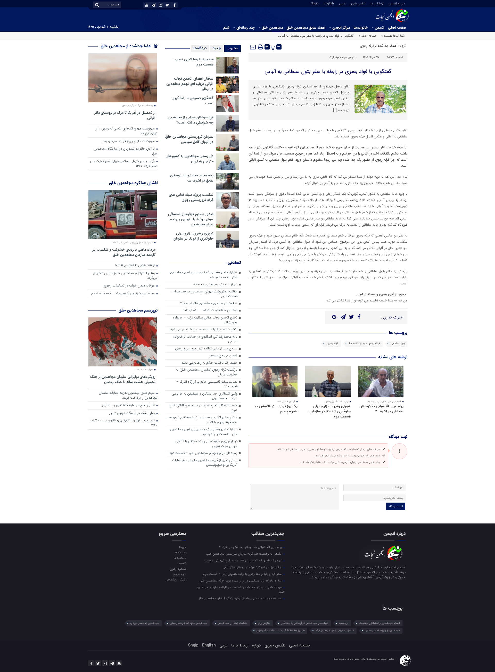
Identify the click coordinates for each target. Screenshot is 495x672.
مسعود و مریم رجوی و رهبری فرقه (335, 630)
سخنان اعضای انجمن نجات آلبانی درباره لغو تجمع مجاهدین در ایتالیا (189, 84)
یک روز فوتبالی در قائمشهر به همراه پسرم (276, 408)
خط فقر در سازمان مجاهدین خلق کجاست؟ (208, 303)
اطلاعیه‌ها (180, 552)
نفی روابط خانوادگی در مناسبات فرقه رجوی (281, 630)
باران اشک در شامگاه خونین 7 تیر (132, 413)
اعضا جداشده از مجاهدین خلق (127, 46)
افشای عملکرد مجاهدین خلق (133, 183)
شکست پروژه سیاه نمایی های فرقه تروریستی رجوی (191, 197)
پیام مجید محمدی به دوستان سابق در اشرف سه (191, 178)
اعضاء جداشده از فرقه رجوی (378, 45)
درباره (256, 645)
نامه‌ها (182, 563)
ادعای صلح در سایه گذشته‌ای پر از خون (129, 405)
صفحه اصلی (397, 27)
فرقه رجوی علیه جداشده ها (364, 343)
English (329, 3)
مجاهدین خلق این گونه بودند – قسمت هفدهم (123, 293)
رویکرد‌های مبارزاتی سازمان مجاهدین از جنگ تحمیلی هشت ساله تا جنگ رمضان (122, 379)
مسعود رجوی (178, 568)
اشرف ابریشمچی (176, 579)
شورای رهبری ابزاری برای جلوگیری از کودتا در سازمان (193, 236)
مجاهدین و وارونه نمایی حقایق (382, 630)
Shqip (315, 3)
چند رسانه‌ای (245, 27)
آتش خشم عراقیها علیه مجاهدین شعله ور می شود (203, 329)
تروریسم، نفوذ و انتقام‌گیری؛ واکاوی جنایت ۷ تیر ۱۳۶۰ (124, 423)
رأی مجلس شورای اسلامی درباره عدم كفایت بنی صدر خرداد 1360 (124, 164)
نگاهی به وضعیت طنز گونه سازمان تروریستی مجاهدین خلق (245, 553)
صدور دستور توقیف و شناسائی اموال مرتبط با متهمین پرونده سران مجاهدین (190, 219)
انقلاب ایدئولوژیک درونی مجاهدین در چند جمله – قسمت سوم (203, 294)
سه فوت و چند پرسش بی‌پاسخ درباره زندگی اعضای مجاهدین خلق (240, 598)
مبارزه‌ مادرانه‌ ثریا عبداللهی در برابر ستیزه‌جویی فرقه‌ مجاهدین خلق (241, 580)
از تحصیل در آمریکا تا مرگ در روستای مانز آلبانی (124, 115)
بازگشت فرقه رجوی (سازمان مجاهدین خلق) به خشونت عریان (206, 372)
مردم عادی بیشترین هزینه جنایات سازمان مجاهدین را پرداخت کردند (128, 395)
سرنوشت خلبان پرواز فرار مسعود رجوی (129, 141)
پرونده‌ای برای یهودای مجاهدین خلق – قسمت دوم (203, 453)
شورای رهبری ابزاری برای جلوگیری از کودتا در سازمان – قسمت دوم (329, 411)
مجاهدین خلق (272, 27)
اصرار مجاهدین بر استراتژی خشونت (379, 623)
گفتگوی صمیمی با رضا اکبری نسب (192, 100)
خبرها (182, 547)
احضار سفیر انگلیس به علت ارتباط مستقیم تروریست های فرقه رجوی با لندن (202, 420)
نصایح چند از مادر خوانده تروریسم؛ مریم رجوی (206, 348)
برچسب (343, 623)
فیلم (226, 27)
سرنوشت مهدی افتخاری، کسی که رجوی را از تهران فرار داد (127, 131)
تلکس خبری (357, 3)
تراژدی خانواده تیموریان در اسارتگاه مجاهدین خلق (126, 151)
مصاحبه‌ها (180, 557)
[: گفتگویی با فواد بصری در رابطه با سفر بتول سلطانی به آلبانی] (253, 47)
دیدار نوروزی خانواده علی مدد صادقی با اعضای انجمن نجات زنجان (206, 444)
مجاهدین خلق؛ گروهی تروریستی (188, 623)
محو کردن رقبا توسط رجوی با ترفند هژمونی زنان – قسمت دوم (243, 573)
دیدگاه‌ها (200, 48)
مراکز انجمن (341, 27)
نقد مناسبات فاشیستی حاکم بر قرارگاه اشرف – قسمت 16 (206, 384)
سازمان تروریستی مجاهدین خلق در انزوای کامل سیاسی (189, 139)
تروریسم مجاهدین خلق (138, 310)
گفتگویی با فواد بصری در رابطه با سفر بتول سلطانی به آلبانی (328, 72)
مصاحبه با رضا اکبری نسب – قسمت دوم (192, 61)
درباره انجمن (397, 3)
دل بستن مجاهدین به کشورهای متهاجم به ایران (189, 158)
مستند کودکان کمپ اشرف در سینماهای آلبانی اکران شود (203, 408)
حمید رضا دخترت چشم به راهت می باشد (209, 362)
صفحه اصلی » (367, 35)
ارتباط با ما (377, 3)
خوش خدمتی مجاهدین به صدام (215, 284)
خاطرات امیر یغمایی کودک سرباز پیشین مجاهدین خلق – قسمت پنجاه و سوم (203, 432)
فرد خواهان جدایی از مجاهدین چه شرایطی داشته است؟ (190, 119)
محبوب (232, 48)
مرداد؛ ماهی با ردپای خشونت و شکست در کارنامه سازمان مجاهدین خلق (124, 252)
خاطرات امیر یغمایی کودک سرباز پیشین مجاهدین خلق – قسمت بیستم (203, 275)
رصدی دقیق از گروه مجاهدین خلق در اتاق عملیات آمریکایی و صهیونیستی (204, 463)
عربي (342, 3)
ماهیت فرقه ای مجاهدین (232, 623)
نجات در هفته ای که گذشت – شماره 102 (210, 310)
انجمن (379, 27)
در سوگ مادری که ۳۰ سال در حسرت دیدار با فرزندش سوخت (244, 560)
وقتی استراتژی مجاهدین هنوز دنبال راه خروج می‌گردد (125, 276)
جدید (217, 48)
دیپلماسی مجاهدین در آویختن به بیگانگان (304, 623)
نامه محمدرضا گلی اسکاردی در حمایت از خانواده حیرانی (205, 339)
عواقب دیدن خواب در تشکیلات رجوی (130, 285)
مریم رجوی (179, 574)
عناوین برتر (264, 623)
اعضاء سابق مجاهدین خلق (306, 27)
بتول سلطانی (398, 343)
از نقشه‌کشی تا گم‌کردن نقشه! (135, 265)
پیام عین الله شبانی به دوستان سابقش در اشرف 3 (381, 408)
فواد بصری (332, 343)
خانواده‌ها (361, 27)
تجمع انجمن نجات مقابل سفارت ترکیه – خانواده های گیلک (205, 320)
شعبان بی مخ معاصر (223, 355)
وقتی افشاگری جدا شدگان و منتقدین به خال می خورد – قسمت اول (204, 396)
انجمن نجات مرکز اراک (342, 57)
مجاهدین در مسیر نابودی (144, 623)
